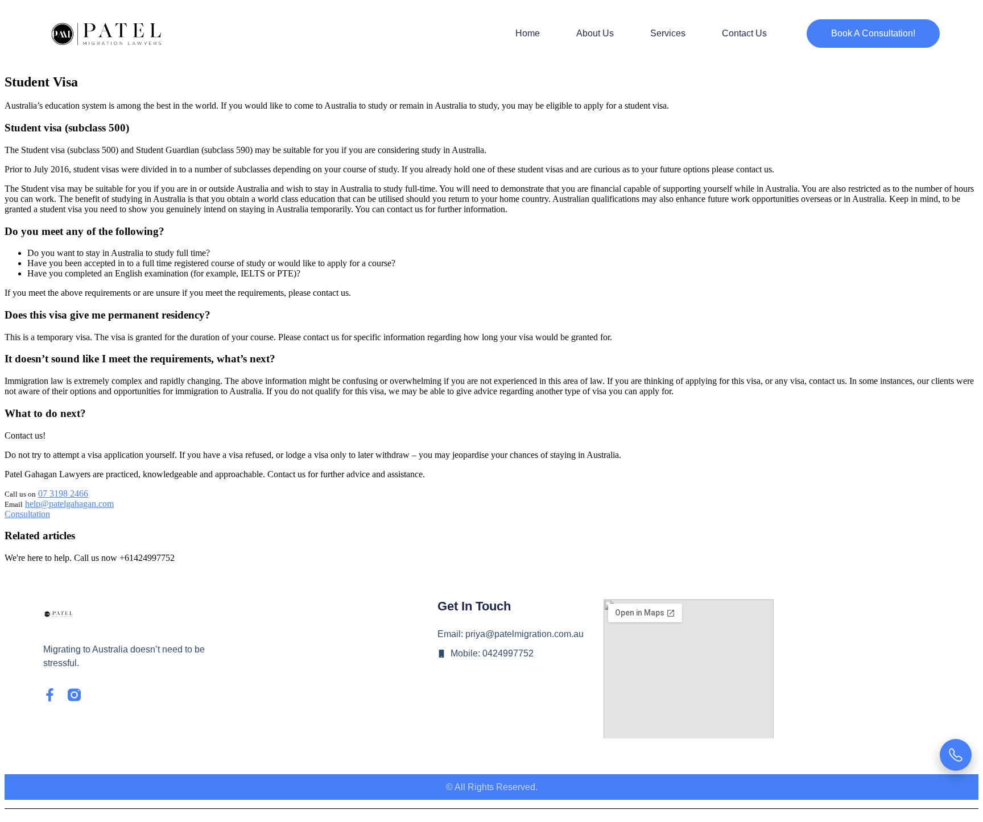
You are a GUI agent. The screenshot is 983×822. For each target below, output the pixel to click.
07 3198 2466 (63, 493)
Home (527, 33)
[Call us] (956, 755)
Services (667, 33)
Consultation (27, 514)
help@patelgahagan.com (69, 504)
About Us (595, 33)
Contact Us (744, 33)
